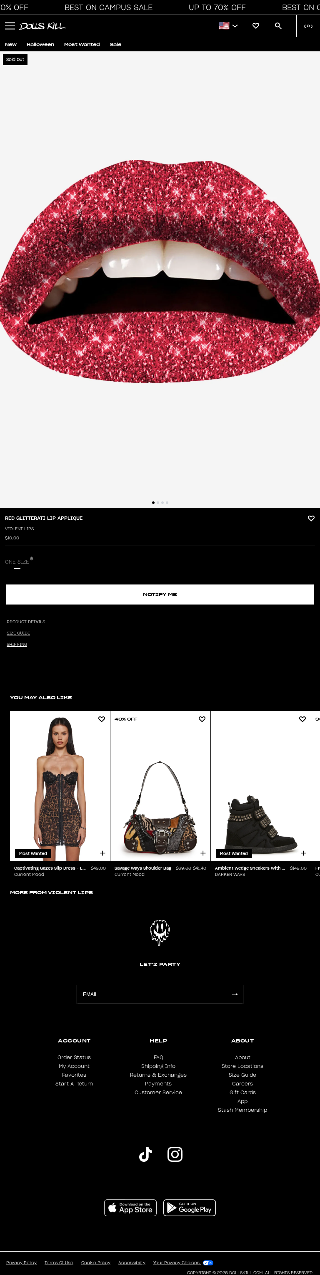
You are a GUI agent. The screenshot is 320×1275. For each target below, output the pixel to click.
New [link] (11, 44)
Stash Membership (242, 1110)
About (242, 1057)
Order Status (74, 1057)
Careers (242, 1083)
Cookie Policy (95, 1263)
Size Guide (242, 1075)
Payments (158, 1083)
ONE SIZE (17, 561)
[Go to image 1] (153, 502)
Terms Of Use (59, 1263)
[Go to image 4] (167, 502)
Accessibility (131, 1263)
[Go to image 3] (162, 502)
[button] (106, 7)
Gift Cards (243, 1092)
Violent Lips (19, 529)
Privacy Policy (21, 1263)
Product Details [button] (26, 622)
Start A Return (74, 1083)
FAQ (158, 1057)
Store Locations (242, 1066)
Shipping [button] (17, 645)
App (243, 1101)
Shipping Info (158, 1066)
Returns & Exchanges (158, 1075)
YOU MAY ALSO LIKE (41, 697)
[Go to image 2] (158, 502)
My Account (74, 1066)
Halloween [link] (40, 44)
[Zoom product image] (160, 279)
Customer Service (158, 1092)
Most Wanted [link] (82, 44)
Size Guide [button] (18, 633)
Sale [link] (115, 44)
